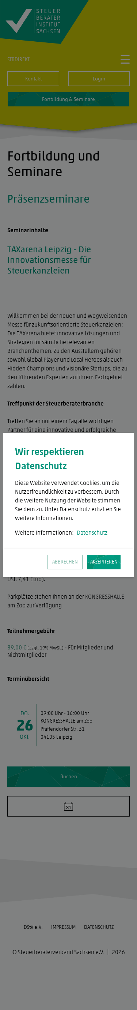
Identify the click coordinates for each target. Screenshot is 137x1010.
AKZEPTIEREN (104, 562)
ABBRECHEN (65, 562)
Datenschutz (92, 532)
